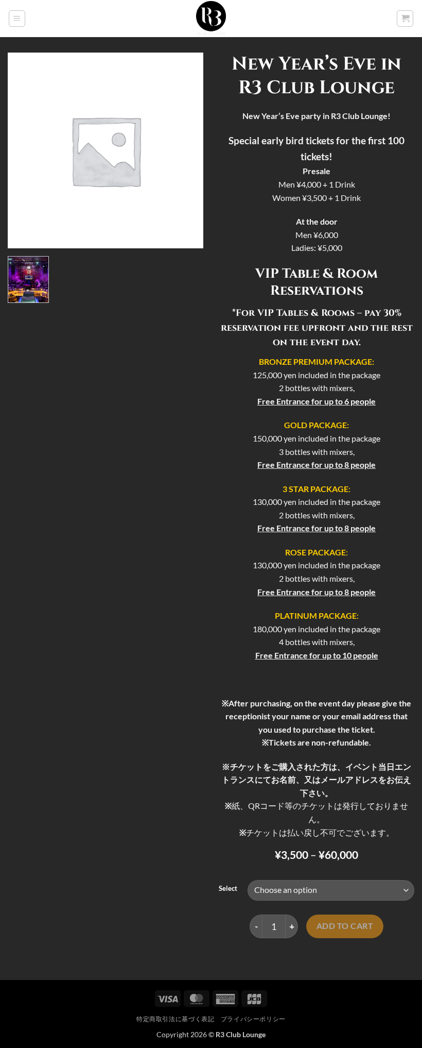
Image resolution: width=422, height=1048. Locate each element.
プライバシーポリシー (253, 1019)
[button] (17, 18)
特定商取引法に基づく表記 (175, 1019)
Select (228, 888)
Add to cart (344, 926)
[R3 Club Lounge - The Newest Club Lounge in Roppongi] (211, 19)
